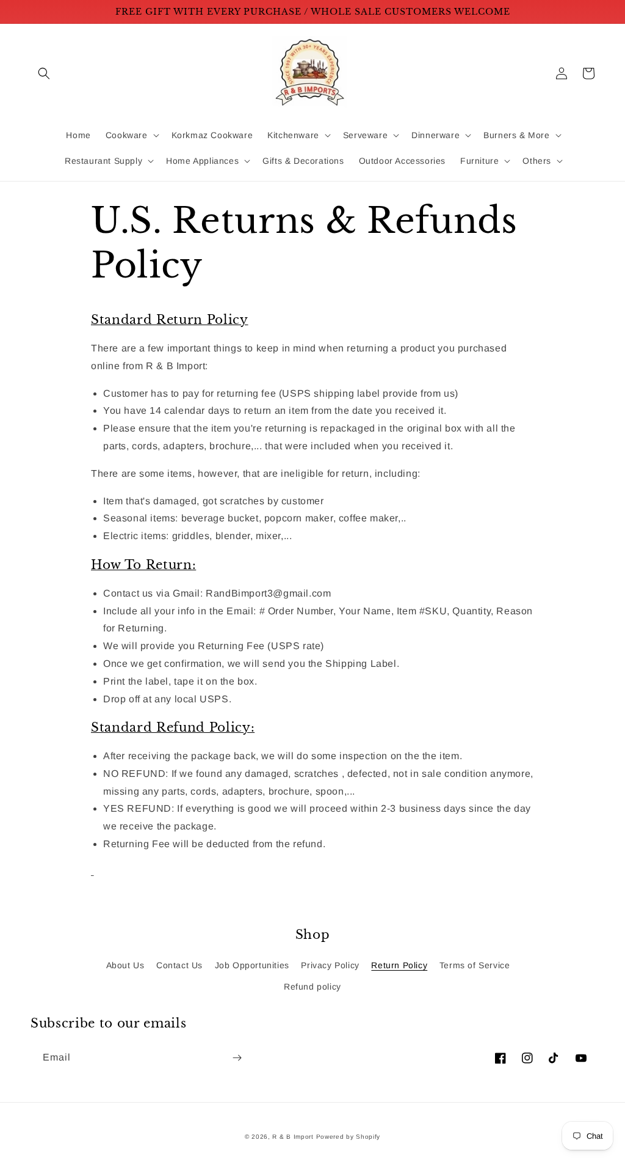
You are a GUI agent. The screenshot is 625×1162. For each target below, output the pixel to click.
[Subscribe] (236, 1058)
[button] (44, 73)
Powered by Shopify (348, 1136)
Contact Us (179, 965)
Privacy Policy (330, 965)
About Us (125, 965)
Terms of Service (474, 965)
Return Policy (399, 965)
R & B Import (294, 1136)
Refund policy (312, 986)
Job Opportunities (252, 965)
